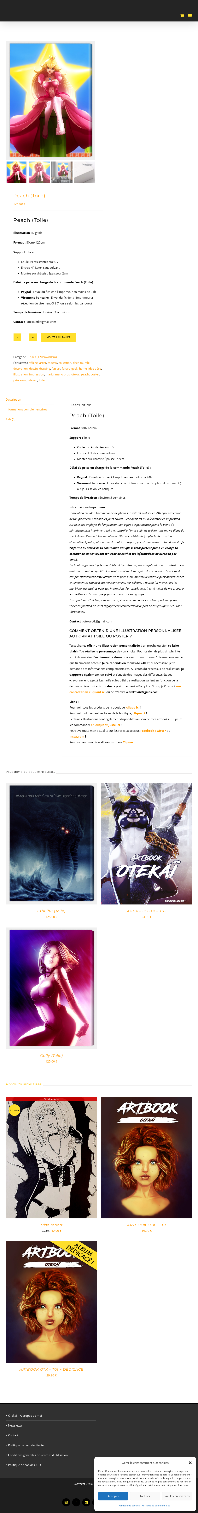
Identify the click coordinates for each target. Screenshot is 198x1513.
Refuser (145, 1496)
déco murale (81, 363)
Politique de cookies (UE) (24, 1465)
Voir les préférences (177, 1496)
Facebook (147, 731)
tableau (32, 380)
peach (85, 374)
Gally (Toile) (51, 1056)
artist (42, 363)
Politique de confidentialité (156, 1505)
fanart (66, 368)
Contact (13, 1435)
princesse (19, 380)
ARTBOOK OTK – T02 (146, 911)
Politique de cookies (129, 1505)
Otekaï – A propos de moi (25, 1415)
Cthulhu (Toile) (51, 911)
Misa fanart (51, 1225)
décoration (20, 368)
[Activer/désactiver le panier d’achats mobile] (182, 16)
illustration (20, 374)
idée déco (94, 368)
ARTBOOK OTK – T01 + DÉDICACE (51, 1369)
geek (74, 368)
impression (36, 374)
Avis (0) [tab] (10, 419)
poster (94, 374)
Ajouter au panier (58, 337)
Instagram (76, 736)
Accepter (113, 1496)
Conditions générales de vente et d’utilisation (38, 1455)
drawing (44, 368)
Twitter (161, 731)
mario (50, 374)
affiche (33, 363)
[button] (190, 1463)
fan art (56, 368)
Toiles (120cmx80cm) (42, 357)
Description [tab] (13, 399)
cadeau (52, 363)
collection (65, 363)
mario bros (62, 374)
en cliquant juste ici (105, 725)
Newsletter (15, 1425)
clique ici (133, 707)
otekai (75, 374)
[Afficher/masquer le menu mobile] (190, 16)
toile (42, 380)
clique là (139, 713)
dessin (33, 368)
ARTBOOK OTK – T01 (146, 1225)
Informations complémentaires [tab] (26, 409)
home (83, 368)
